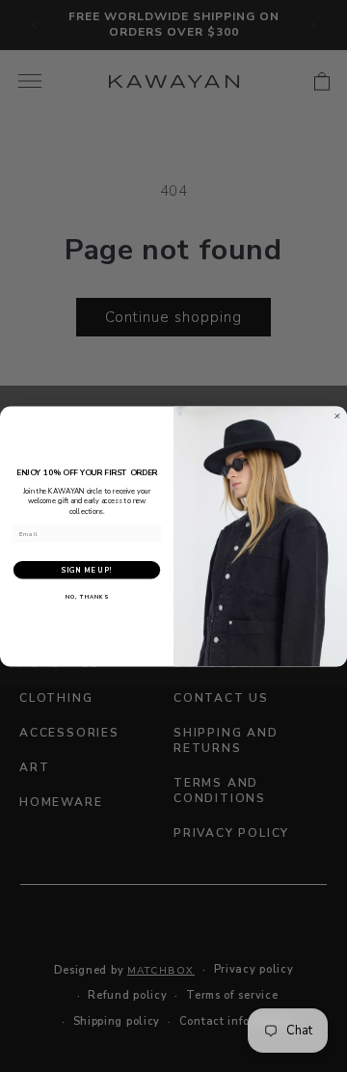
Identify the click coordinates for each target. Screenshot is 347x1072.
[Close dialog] (337, 416)
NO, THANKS (87, 596)
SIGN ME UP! (87, 570)
